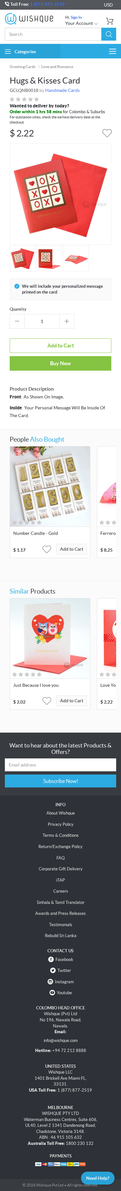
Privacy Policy (61, 824)
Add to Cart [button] (71, 549)
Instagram (64, 981)
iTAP (60, 880)
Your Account (79, 23)
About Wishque (60, 813)
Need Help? (97, 1178)
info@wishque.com (61, 1040)
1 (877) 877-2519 (47, 4)
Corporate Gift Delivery (61, 868)
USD (108, 4)
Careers (60, 891)
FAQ (60, 858)
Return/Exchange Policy (60, 846)
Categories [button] (25, 51)
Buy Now (60, 363)
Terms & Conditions (61, 835)
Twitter (64, 970)
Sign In (76, 17)
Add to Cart (60, 345)
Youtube (64, 992)
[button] (108, 34)
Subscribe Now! (60, 781)
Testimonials (60, 924)
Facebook (64, 959)
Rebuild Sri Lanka (60, 935)
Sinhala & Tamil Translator (61, 902)
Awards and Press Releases (60, 913)
